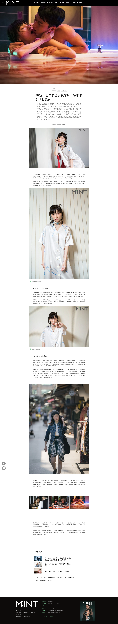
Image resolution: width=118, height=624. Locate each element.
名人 (60, 605)
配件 (53, 601)
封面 (58, 605)
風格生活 (44, 610)
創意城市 (44, 612)
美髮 (55, 603)
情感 (60, 610)
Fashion (37, 3)
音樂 (53, 605)
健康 (58, 603)
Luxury (61, 3)
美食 (49, 610)
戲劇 (49, 605)
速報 (49, 601)
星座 (58, 610)
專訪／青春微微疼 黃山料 (44, 580)
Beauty (43, 3)
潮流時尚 (44, 601)
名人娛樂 (44, 605)
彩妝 (49, 603)
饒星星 (58, 90)
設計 (53, 610)
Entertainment (52, 3)
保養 (51, 603)
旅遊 (51, 610)
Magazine (80, 3)
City (74, 3)
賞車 (64, 610)
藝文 (62, 610)
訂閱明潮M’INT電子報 (48, 617)
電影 (51, 605)
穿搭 (51, 601)
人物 (55, 610)
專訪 (65, 90)
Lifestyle (68, 3)
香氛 (53, 603)
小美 (62, 90)
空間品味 (58, 612)
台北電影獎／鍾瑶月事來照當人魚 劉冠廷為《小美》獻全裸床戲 (56, 577)
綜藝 (55, 605)
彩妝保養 (44, 603)
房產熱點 (50, 612)
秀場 (55, 601)
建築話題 (54, 612)
